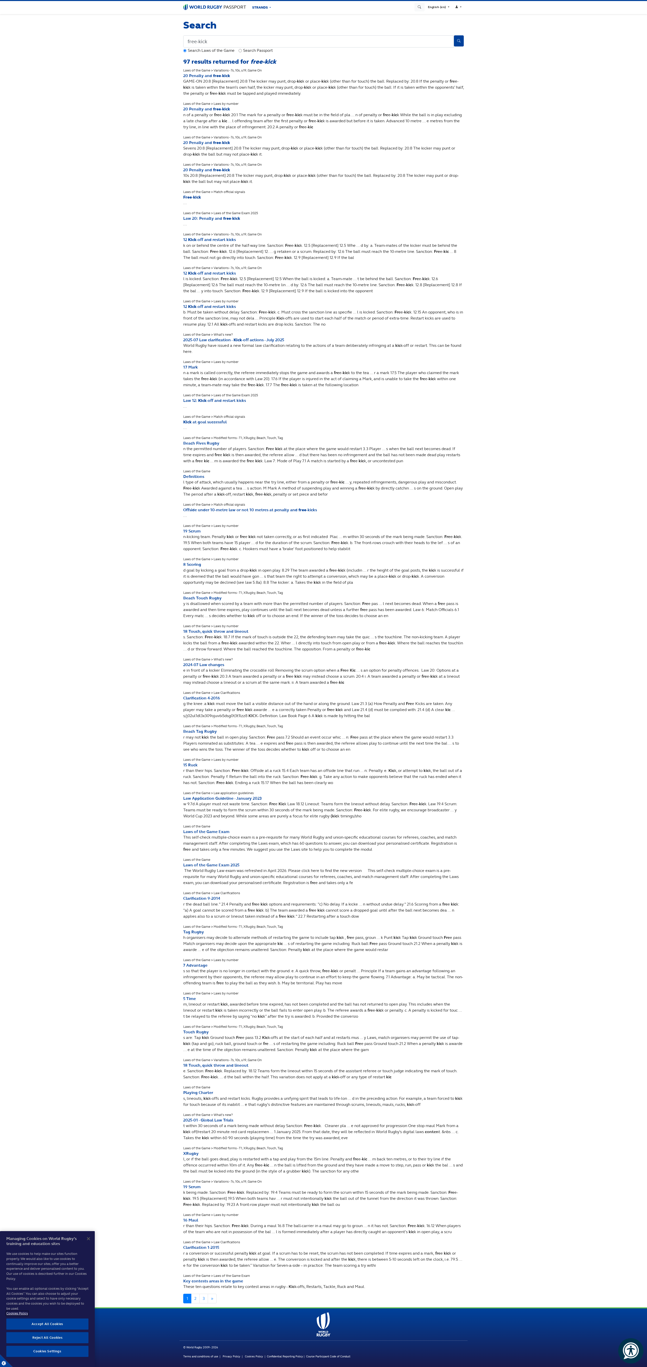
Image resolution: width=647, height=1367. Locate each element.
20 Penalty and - (206, 75)
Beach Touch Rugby (202, 598)
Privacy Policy (231, 1356)
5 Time (189, 998)
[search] (419, 7)
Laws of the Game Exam (206, 831)
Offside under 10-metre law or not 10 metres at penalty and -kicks (250, 509)
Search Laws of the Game (211, 50)
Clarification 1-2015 (201, 1247)
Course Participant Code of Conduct (328, 1356)
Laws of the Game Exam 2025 (211, 865)
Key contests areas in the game (213, 1281)
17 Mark (190, 367)
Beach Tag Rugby (200, 731)
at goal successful (205, 422)
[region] (47, 1299)
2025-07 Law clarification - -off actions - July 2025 (233, 340)
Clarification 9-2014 (201, 898)
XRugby (191, 1153)
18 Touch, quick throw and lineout (215, 631)
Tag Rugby (193, 932)
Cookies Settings (6, 1361)
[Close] (88, 1238)
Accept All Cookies (47, 1324)
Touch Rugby (196, 1032)
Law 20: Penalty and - (211, 218)
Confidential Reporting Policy (285, 1356)
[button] (439, 7)
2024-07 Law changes (203, 664)
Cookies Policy (254, 1356)
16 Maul (190, 1220)
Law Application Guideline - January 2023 (222, 798)
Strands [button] (260, 7)
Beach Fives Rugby (201, 443)
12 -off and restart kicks (209, 239)
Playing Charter (198, 1092)
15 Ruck (190, 765)
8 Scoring (192, 564)
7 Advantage (195, 965)
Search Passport (258, 50)
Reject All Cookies (47, 1337)
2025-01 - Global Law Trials (208, 1120)
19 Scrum (192, 531)
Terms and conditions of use (200, 1356)
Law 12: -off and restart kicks (214, 400)
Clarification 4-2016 (201, 698)
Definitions (193, 476)
